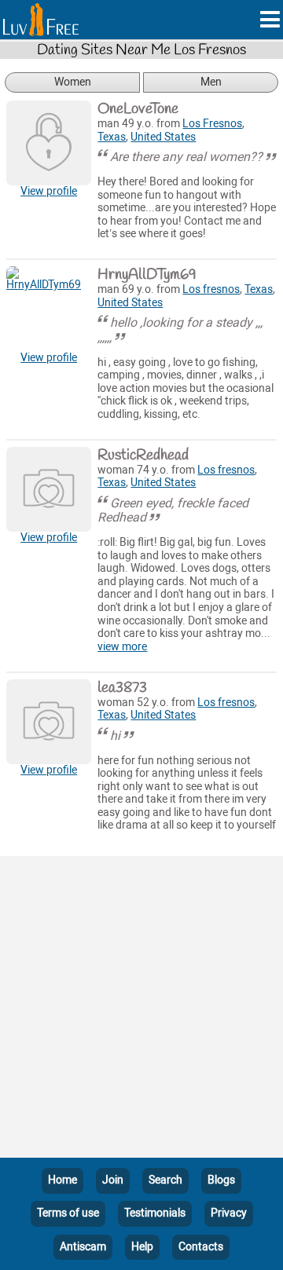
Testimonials (155, 1213)
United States (163, 137)
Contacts (200, 1247)
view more (122, 646)
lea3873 (122, 688)
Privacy (229, 1213)
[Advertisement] (141, 1010)
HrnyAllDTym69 (147, 275)
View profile (48, 191)
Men (211, 82)
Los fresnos (211, 289)
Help (142, 1247)
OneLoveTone (137, 109)
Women (72, 82)
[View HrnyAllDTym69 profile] (48, 308)
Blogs (221, 1180)
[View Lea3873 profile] (48, 721)
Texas (111, 137)
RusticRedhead (143, 455)
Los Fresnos (212, 123)
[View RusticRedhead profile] (48, 489)
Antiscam (83, 1247)
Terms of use (68, 1213)
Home (62, 1180)
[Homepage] (41, 19)
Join (112, 1180)
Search (165, 1180)
